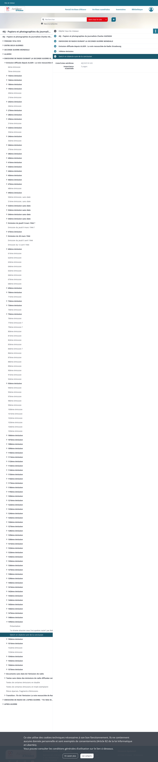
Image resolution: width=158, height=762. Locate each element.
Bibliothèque (137, 9)
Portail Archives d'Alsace (75, 9)
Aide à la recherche (50, 24)
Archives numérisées (101, 9)
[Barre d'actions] (155, 31)
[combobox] (97, 19)
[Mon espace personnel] (151, 9)
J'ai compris (87, 756)
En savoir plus (70, 756)
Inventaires (121, 9)
